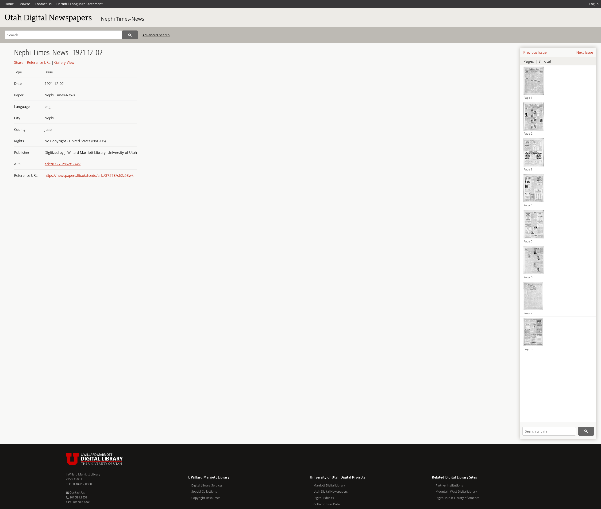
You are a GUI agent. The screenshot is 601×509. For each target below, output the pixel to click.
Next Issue (584, 52)
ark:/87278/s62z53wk (63, 164)
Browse (24, 4)
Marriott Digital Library (329, 485)
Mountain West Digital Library (456, 491)
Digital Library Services (207, 485)
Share (18, 62)
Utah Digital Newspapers (330, 491)
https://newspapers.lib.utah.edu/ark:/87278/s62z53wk (89, 175)
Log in (594, 4)
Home (9, 4)
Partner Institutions (449, 485)
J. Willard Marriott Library (83, 474)
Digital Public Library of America (457, 498)
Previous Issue (535, 52)
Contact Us (43, 4)
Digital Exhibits (323, 498)
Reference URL (38, 62)
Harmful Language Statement (79, 4)
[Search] (130, 34)
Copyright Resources (205, 498)
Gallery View (64, 62)
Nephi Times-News (122, 18)
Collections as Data (326, 504)
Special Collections (204, 491)
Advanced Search (156, 35)
